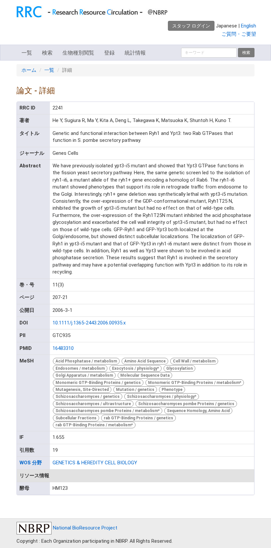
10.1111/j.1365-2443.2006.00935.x (89, 323)
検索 (47, 53)
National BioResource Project (84, 528)
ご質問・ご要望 (238, 34)
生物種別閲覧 (78, 53)
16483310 (63, 348)
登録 (109, 53)
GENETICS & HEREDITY (78, 463)
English (248, 26)
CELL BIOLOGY (121, 463)
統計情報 (135, 53)
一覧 (26, 53)
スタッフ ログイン (191, 25)
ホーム (28, 70)
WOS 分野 (30, 463)
